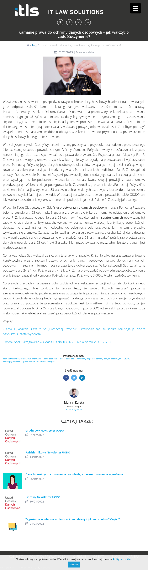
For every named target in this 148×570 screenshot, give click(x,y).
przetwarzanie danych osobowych (39, 361)
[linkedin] (87, 22)
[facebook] (69, 22)
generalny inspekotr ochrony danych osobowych (99, 358)
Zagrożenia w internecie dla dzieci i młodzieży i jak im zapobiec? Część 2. (73, 519)
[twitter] (78, 22)
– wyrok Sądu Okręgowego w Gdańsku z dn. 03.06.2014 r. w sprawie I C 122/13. (57, 342)
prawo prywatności (11, 361)
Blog (34, 45)
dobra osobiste (67, 358)
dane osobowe (50, 358)
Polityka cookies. (122, 559)
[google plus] (60, 22)
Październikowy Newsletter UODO (47, 452)
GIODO (127, 358)
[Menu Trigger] (135, 8)
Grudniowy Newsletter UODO (44, 430)
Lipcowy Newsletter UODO (42, 497)
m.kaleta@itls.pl (74, 409)
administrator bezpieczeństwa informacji (22, 358)
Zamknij (74, 564)
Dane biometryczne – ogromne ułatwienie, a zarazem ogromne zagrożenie (74, 474)
